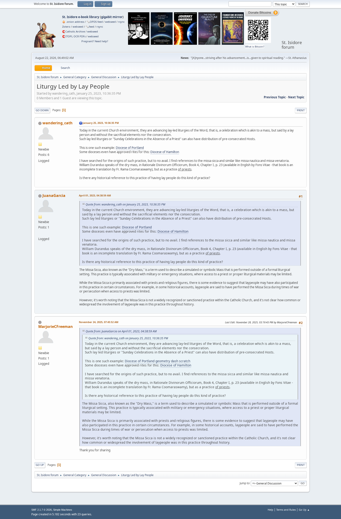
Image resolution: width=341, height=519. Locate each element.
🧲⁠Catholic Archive (73, 31)
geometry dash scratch (172, 361)
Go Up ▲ (304, 509)
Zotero (66, 26)
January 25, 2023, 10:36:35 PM (101, 123)
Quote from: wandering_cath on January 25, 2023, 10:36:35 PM (125, 204)
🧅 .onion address (73, 21)
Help (270, 509)
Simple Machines (62, 509)
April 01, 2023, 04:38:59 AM (95, 195)
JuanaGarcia (53, 195)
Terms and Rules (286, 509)
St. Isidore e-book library (80, 17)
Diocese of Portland (130, 148)
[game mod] (40, 233)
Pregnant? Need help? (94, 41)
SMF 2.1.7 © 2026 (41, 509)
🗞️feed (90, 26)
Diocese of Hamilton (164, 152)
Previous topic (275, 97)
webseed (110, 21)
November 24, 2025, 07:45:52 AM (98, 322)
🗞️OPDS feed (95, 21)
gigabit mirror (111, 17)
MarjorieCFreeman (55, 326)
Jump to (244, 483)
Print (301, 110)
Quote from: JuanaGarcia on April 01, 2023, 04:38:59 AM (121, 331)
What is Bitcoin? (254, 46)
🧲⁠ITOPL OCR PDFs (74, 36)
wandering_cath (57, 122)
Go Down (42, 110)
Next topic (296, 97)
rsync (121, 21)
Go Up (40, 465)
